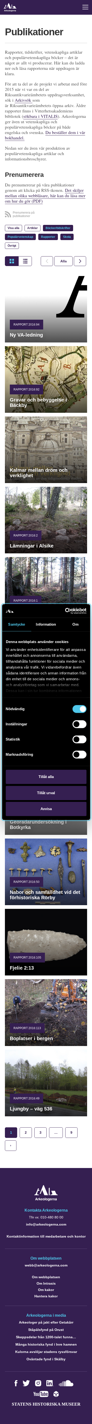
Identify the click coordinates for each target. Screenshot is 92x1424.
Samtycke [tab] (16, 624)
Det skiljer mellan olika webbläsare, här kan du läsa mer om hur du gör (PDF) (45, 195)
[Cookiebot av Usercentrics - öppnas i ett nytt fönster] (65, 611)
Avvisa (46, 809)
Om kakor (46, 1289)
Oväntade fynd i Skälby (46, 1359)
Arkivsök (23, 100)
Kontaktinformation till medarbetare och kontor (46, 1236)
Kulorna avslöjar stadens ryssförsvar (46, 1351)
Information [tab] (46, 624)
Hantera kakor (46, 1296)
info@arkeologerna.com (46, 1224)
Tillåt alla (46, 777)
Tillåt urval (46, 793)
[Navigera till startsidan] (46, 1200)
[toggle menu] (85, 7)
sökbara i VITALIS (40, 116)
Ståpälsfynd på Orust (46, 1329)
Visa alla (13, 228)
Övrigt (12, 245)
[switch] (79, 724)
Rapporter (48, 237)
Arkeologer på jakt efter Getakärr (46, 1322)
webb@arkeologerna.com (46, 1265)
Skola (67, 237)
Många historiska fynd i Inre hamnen (46, 1344)
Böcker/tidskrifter (58, 228)
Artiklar (32, 228)
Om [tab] (75, 624)
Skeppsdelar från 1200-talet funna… (46, 1337)
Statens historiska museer (46, 1404)
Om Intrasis (46, 1283)
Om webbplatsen (46, 1277)
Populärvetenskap (20, 237)
